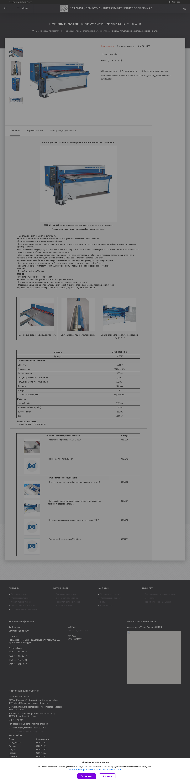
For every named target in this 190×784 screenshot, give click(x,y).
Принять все (86, 776)
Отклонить (107, 776)
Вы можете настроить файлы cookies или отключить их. (94, 769)
